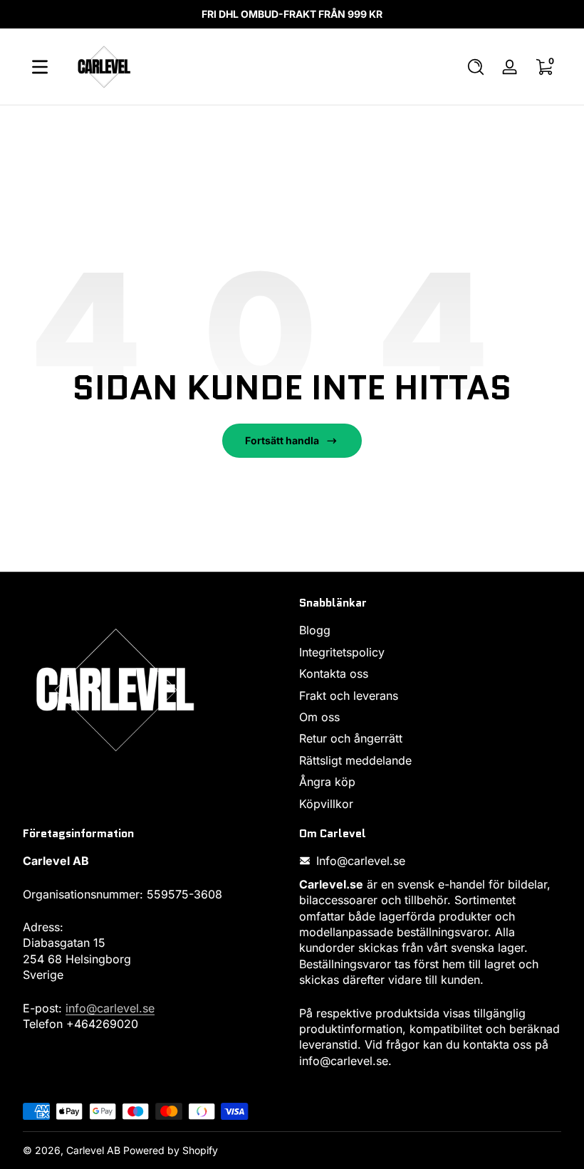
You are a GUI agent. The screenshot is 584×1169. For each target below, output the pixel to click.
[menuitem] (430, 630)
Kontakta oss (333, 673)
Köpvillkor (326, 804)
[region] (292, 14)
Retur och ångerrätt (350, 738)
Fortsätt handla (282, 440)
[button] (476, 67)
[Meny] (40, 67)
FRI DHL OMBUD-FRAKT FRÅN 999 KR (292, 14)
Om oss (319, 717)
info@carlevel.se (110, 1008)
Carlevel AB (93, 1150)
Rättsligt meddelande (355, 760)
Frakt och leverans (348, 695)
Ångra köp (327, 782)
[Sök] (475, 66)
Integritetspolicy (342, 652)
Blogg (314, 630)
